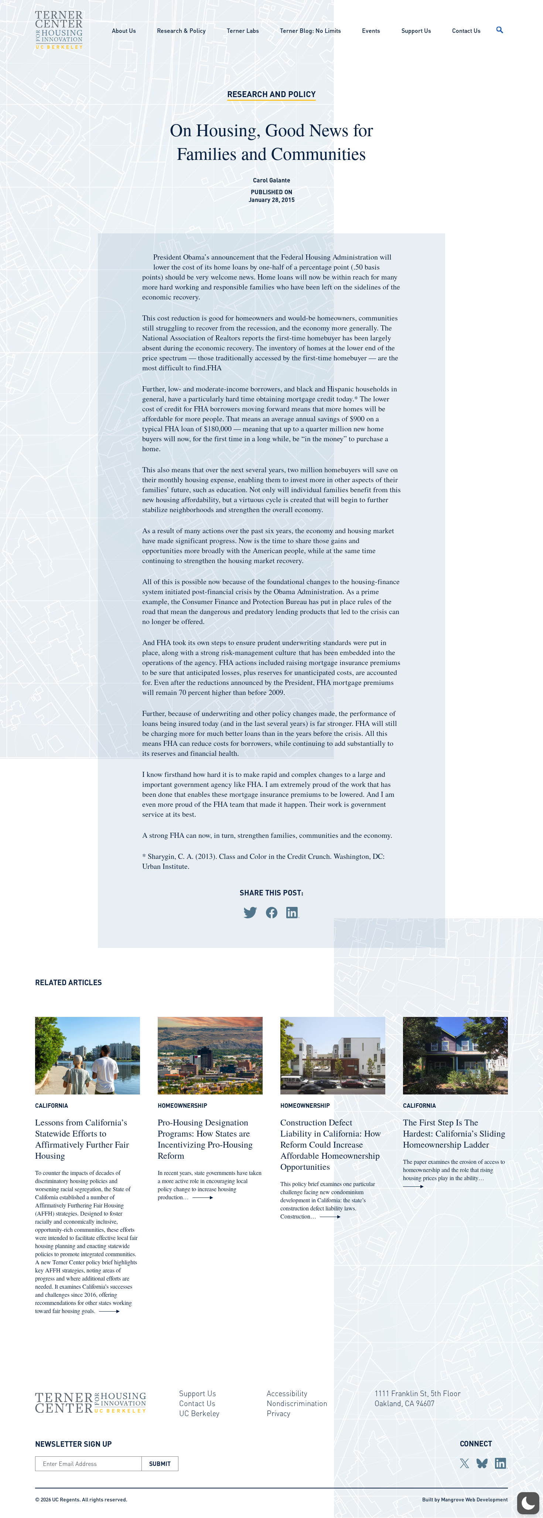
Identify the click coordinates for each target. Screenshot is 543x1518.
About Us (124, 30)
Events (371, 30)
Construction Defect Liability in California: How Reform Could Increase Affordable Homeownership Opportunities (330, 1144)
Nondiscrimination (297, 1403)
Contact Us (466, 30)
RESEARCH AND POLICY (271, 94)
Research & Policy (181, 30)
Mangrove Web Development (474, 1499)
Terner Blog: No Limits (310, 30)
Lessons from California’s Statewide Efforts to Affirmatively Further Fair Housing (82, 1138)
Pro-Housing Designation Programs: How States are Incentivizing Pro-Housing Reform (205, 1138)
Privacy (278, 1413)
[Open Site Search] (500, 30)
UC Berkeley (199, 1413)
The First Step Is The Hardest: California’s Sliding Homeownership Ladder (454, 1133)
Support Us (416, 30)
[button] (528, 1503)
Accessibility (287, 1393)
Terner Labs (243, 30)
